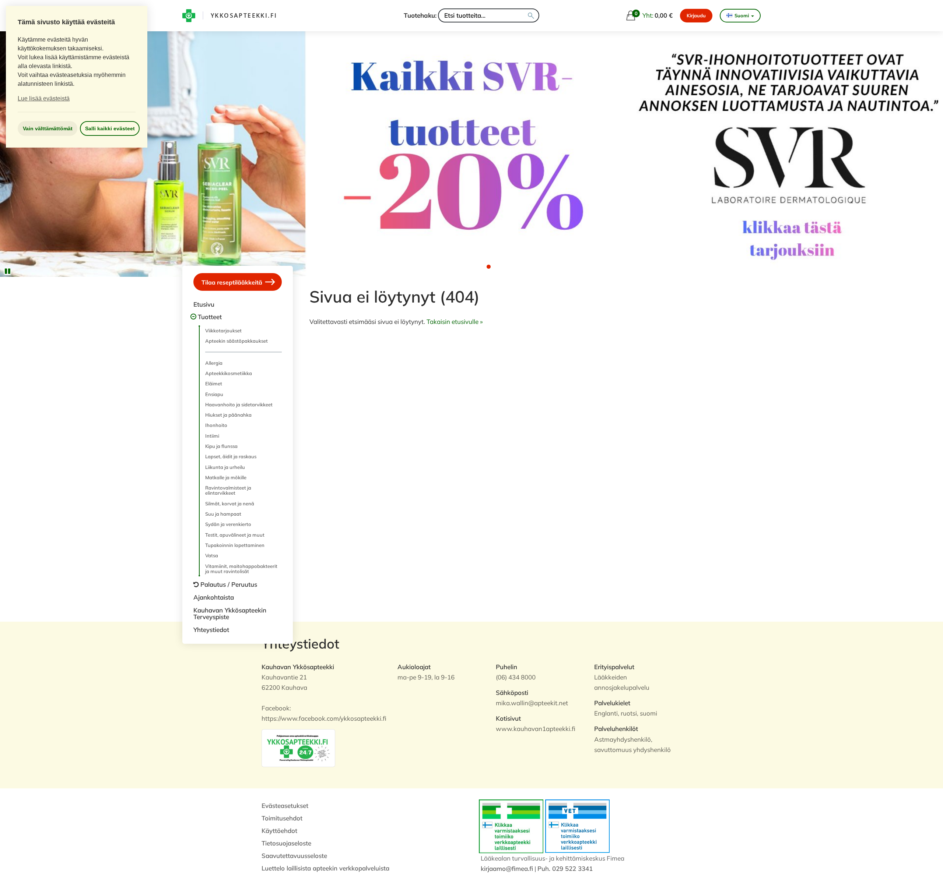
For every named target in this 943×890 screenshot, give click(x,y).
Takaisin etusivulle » (455, 321)
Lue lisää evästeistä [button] (44, 98)
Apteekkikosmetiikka (228, 373)
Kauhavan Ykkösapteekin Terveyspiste (229, 613)
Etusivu (203, 304)
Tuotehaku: (420, 15)
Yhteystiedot (211, 629)
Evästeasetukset (285, 805)
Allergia (213, 363)
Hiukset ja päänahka (228, 415)
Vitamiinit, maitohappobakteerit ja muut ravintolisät (241, 568)
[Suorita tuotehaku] (531, 15)
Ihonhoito (216, 425)
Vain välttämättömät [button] (48, 128)
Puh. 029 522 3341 (565, 868)
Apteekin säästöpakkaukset (236, 341)
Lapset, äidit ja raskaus (230, 456)
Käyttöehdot (279, 830)
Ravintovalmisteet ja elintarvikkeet (228, 490)
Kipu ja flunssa (221, 446)
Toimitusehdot (282, 818)
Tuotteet (210, 317)
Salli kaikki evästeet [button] (110, 128)
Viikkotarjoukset (223, 330)
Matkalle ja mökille (225, 477)
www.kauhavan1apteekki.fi (535, 728)
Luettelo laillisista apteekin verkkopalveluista (325, 868)
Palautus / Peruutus (228, 584)
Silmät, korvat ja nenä (229, 503)
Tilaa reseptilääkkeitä (232, 282)
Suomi (742, 15)
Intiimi (212, 436)
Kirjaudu (696, 15)
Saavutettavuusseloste (294, 855)
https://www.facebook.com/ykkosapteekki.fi (324, 718)
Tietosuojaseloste (286, 843)
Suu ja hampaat (223, 514)
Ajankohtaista (213, 597)
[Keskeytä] (7, 271)
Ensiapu (214, 394)
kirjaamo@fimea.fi (507, 868)
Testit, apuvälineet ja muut (234, 535)
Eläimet (213, 383)
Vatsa (211, 555)
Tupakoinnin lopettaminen (234, 545)
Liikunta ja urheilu (225, 467)
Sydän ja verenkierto (228, 524)
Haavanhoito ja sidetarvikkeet (239, 404)
